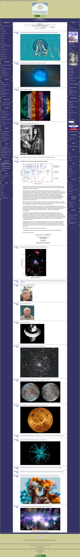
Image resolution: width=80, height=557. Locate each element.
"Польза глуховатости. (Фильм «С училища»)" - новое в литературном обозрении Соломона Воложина (42, 435)
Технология (71, 114)
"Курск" (2, 34)
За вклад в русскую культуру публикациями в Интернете (6, 163)
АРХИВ (6, 182)
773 (36, 531)
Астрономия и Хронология (6, 119)
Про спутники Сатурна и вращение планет (29, 123)
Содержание (6, 0)
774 (37, 531)
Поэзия (2, 42)
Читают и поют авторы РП (73, 146)
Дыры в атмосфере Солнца (26, 89)
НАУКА (73, 22)
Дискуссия (34, 0)
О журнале (70, 170)
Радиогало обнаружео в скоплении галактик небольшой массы (33, 246)
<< (30, 531)
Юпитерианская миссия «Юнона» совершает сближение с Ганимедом (35, 379)
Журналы (70, 187)
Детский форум (4, 140)
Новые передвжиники (5, 84)
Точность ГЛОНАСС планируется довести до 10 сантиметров (33, 439)
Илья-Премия (3, 170)
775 (39, 531)
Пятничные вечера (4, 147)
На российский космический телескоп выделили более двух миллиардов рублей (37, 157)
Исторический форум (5, 138)
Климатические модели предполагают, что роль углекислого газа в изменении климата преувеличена (42, 471)
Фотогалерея (3, 86)
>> (49, 531)
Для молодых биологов (73, 131)
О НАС (73, 163)
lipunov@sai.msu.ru (52, 540)
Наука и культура (72, 50)
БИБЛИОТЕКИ (74, 134)
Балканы (2, 38)
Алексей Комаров (41, 551)
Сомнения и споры (4, 49)
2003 (2, 186)
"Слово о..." (3, 66)
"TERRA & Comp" (72, 90)
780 (47, 531)
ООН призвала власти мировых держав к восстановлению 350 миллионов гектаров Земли (39, 475)
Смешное (70, 160)
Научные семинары (72, 80)
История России (4, 111)
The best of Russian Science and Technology (73, 223)
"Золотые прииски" (4, 74)
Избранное (70, 191)
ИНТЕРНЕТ (73, 198)
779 (46, 531)
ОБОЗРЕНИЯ (6, 61)
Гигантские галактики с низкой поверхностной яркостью (32, 346)
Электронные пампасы (5, 175)
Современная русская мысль (6, 102)
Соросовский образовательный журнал (73, 106)
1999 (2, 194)
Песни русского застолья (73, 156)
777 (42, 531)
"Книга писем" (3, 70)
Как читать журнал (72, 172)
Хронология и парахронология (4, 117)
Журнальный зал (4, 58)
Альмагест (3, 121)
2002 (2, 188)
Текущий (3, 185)
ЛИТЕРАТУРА (6, 22)
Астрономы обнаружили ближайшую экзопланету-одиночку (33, 63)
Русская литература (72, 119)
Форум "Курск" (4, 136)
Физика (70, 115)
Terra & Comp (31, 232)
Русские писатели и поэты (73, 189)
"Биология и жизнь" (72, 94)
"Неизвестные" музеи (5, 89)
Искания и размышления (5, 45)
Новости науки (71, 216)
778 (44, 531)
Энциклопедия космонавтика (71, 69)
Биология (70, 108)
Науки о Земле (71, 110)
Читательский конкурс (5, 168)
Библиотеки (71, 193)
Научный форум (4, 133)
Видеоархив (3, 96)
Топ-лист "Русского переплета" (72, 202)
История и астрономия (73, 46)
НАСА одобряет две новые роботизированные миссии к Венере (34, 405)
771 (32, 531)
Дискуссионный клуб (5, 131)
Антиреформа (71, 104)
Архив (40, 545)
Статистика (45, 545)
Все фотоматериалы (4, 197)
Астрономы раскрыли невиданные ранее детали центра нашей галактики (36, 506)
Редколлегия (71, 166)
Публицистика (3, 33)
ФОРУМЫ (6, 128)
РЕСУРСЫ (74, 179)
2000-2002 (73, 51)
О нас (11, 0)
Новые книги (3, 51)
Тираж (70, 175)
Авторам (70, 168)
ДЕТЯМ (6, 173)
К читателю (3, 29)
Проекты (70, 184)
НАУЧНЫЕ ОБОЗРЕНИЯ (73, 84)
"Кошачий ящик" (4, 72)
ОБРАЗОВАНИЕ (74, 98)
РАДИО (73, 143)
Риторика (3, 91)
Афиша (2, 27)
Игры (69, 154)
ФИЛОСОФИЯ (6, 99)
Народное (70, 158)
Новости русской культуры (6, 25)
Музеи (70, 152)
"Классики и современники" (6, 65)
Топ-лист (30, 0)
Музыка (2, 87)
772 (34, 531)
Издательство (3, 54)
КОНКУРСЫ (73, 124)
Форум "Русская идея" (5, 135)
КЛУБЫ (6, 143)
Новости (19, 0)
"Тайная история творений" (6, 68)
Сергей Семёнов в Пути (25, 303)
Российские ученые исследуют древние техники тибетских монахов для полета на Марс (39, 32)
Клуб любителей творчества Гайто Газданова (6, 152)
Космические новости (72, 66)
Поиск (70, 182)
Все (69, 213)
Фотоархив (3, 195)
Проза (2, 40)
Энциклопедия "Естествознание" (72, 72)
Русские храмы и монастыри (4, 94)
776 (41, 531)
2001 (2, 190)
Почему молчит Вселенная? (73, 29)
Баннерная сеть (71, 204)
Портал (1, 0)
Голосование (24, 0)
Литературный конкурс (5, 166)
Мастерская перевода (5, 157)
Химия (70, 117)
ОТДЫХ (73, 149)
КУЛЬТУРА (6, 79)
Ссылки (43, 545)
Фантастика (3, 177)
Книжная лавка (4, 56)
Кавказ (2, 36)
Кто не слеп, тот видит (25, 322)
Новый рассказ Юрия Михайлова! (27, 284)
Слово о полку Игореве (5, 114)
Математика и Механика (73, 112)
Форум (2, 179)
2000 (2, 192)
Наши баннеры (71, 206)
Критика (2, 47)
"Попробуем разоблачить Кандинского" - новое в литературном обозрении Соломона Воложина (41, 467)
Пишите (14, 0)
